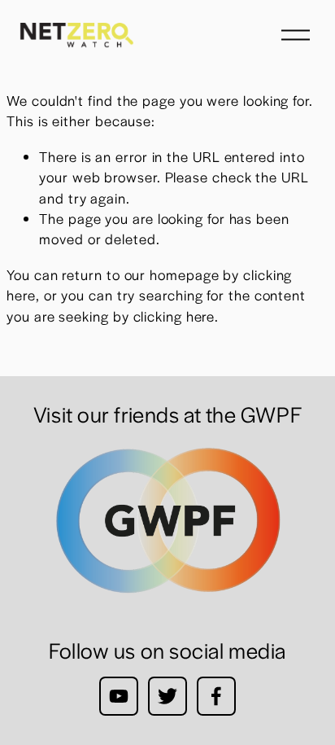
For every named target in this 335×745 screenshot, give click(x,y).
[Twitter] (167, 696)
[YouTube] (118, 696)
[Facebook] (216, 696)
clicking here (174, 316)
